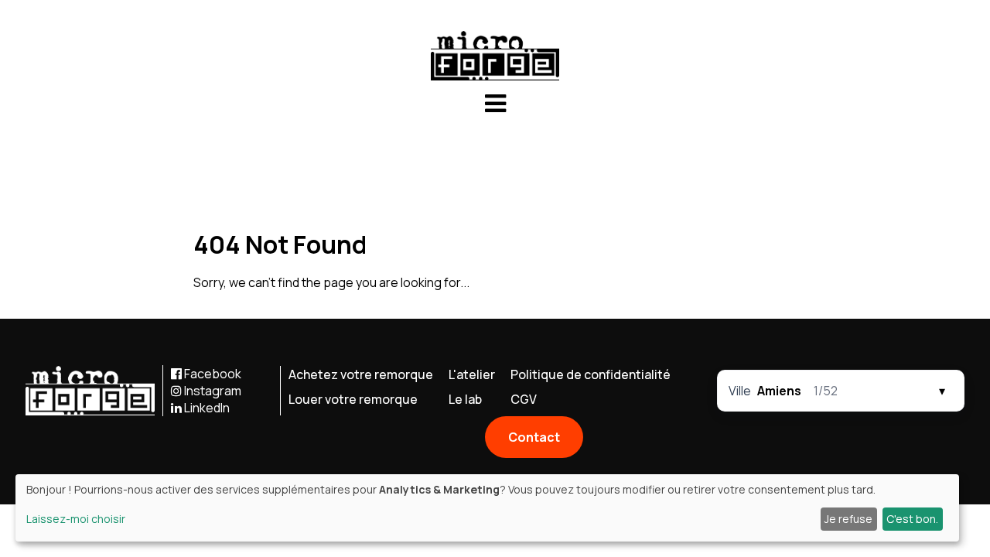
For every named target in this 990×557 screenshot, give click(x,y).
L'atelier (472, 374)
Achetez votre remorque (360, 374)
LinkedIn (206, 407)
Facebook (211, 373)
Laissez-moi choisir (75, 518)
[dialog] (487, 508)
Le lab (465, 399)
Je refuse (848, 518)
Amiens (779, 390)
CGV (523, 399)
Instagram (211, 390)
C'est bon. (912, 518)
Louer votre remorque (353, 399)
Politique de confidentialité (590, 374)
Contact (534, 437)
